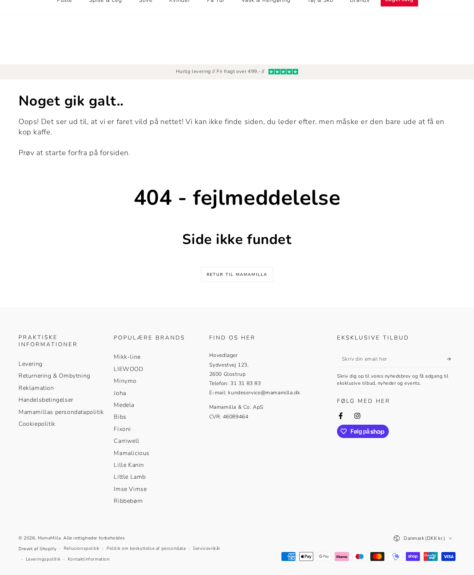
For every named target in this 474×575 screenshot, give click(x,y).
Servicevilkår (206, 548)
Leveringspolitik (43, 559)
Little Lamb (130, 477)
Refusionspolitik (82, 548)
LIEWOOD (128, 369)
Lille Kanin (129, 465)
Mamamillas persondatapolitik (61, 412)
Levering (31, 364)
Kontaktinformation (89, 559)
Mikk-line (127, 357)
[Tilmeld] (451, 359)
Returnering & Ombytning (54, 376)
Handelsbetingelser (46, 400)
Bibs (120, 417)
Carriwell (126, 441)
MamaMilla (49, 538)
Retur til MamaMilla (237, 274)
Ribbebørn (128, 501)
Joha (120, 393)
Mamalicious (132, 453)
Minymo (125, 381)
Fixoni (122, 429)
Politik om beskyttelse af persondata (146, 548)
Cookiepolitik (37, 424)
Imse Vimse (130, 489)
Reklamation (36, 388)
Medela (124, 405)
